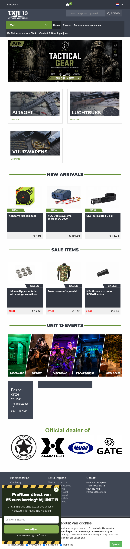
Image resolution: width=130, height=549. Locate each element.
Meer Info (15, 119)
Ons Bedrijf (15, 482)
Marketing (68, 544)
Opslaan (116, 544)
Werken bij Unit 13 (57, 482)
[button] (16, 61)
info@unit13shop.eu (96, 491)
